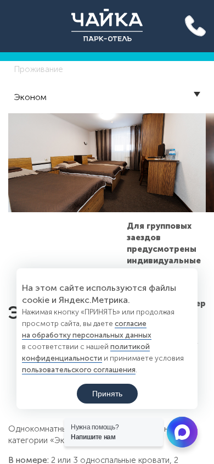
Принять (107, 393)
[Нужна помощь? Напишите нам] (182, 432)
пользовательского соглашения (79, 369)
